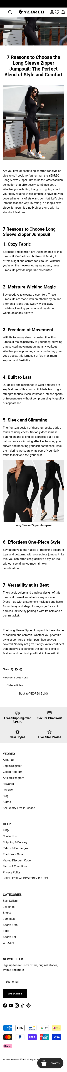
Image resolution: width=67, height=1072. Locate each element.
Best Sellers (10, 900)
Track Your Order (13, 854)
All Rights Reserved (36, 1059)
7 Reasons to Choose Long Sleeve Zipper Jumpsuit (29, 232)
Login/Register (12, 766)
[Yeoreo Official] (31, 12)
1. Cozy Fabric (17, 244)
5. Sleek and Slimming (25, 420)
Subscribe (15, 993)
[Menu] (4, 12)
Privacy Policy (12, 872)
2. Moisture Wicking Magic (29, 287)
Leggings (8, 907)
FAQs (6, 830)
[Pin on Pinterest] (20, 669)
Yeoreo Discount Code (17, 860)
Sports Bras (10, 925)
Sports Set (9, 937)
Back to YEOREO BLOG (33, 693)
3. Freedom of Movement (28, 329)
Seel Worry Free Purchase (19, 808)
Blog (6, 796)
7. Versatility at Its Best (26, 585)
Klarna (7, 802)
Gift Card (8, 943)
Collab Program (13, 772)
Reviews (8, 790)
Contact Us (10, 836)
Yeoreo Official (18, 1059)
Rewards (8, 784)
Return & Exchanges (15, 848)
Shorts (7, 912)
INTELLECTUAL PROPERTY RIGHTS (25, 878)
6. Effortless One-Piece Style (31, 542)
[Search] (12, 12)
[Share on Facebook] (16, 669)
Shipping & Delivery (15, 842)
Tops (6, 931)
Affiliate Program (13, 778)
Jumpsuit (9, 919)
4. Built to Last (17, 377)
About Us (8, 760)
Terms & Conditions (15, 866)
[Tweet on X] (12, 669)
